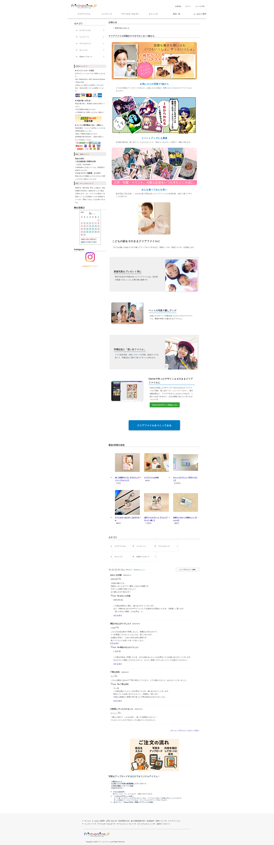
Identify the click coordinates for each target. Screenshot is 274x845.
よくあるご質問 (199, 13)
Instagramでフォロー (90, 266)
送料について (161, 821)
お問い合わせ (111, 821)
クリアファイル (83, 13)
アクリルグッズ (85, 43)
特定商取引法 (123, 821)
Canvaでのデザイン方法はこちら (165, 405)
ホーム (87, 821)
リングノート (107, 13)
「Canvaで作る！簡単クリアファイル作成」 (138, 802)
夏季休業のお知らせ (122, 28)
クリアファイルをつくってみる (154, 425)
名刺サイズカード (85, 56)
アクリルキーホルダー (130, 13)
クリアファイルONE (151, 477)
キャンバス (153, 13)
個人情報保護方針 (137, 821)
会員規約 (150, 821)
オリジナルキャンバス (145, 824)
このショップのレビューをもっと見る (184, 730)
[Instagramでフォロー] (90, 257)
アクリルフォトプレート (125, 824)
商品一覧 (176, 13)
